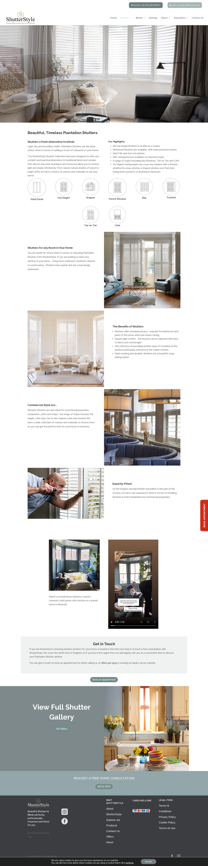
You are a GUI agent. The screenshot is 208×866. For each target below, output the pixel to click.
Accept (148, 861)
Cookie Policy (167, 822)
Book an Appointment (104, 679)
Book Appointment (204, 515)
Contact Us (197, 18)
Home (113, 18)
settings (130, 863)
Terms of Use (167, 828)
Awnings (153, 18)
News (109, 842)
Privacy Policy (167, 816)
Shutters (124, 18)
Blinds (139, 18)
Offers (110, 836)
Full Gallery (61, 728)
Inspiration (179, 18)
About (164, 18)
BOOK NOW (104, 786)
